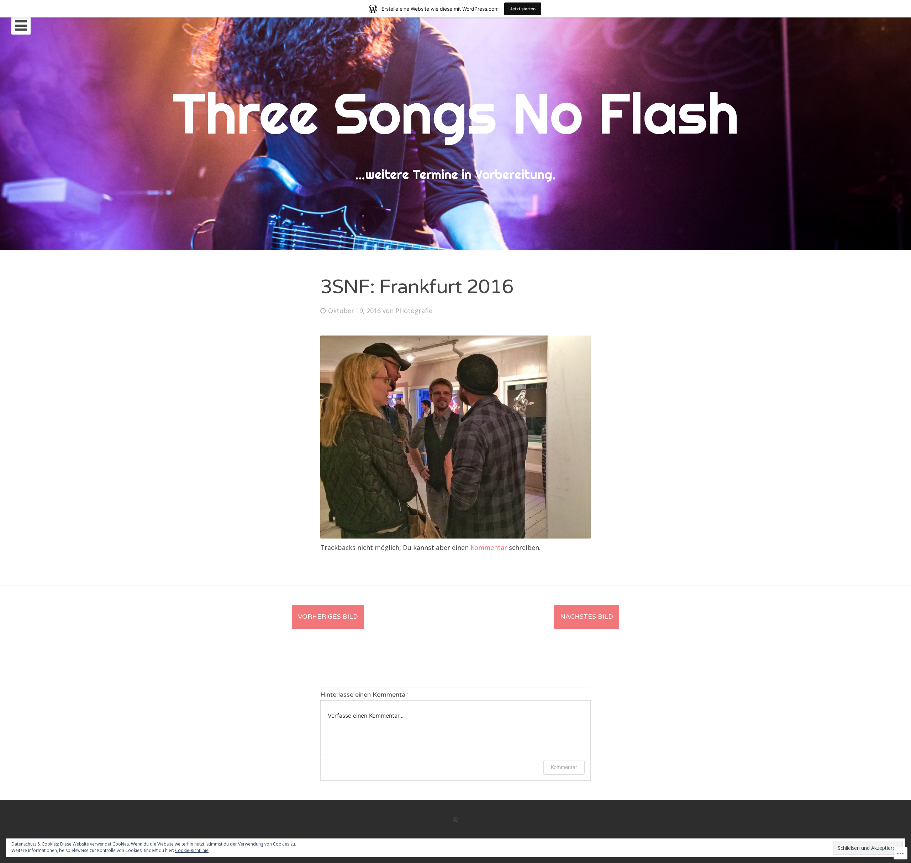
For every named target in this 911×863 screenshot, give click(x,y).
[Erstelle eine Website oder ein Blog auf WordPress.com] (455, 820)
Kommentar (488, 547)
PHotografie (413, 310)
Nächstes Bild (586, 616)
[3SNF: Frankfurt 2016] (455, 536)
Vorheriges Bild (328, 616)
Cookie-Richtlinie (192, 850)
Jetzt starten (523, 8)
